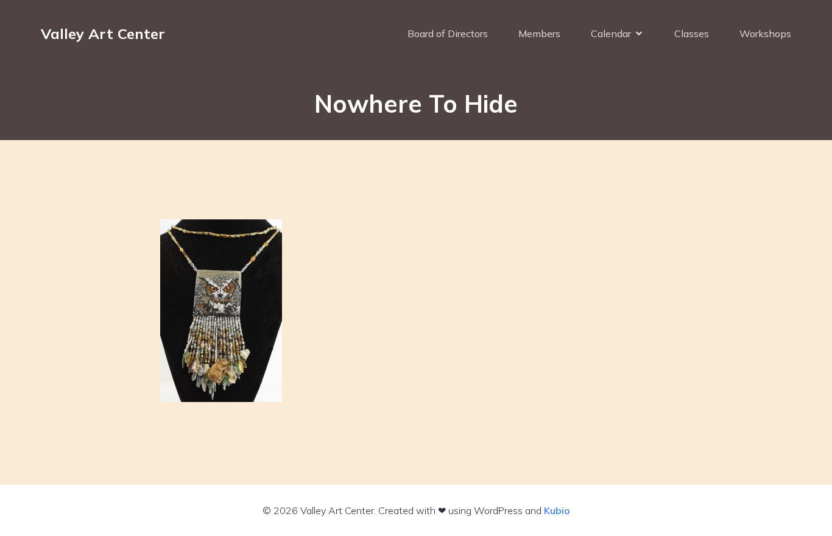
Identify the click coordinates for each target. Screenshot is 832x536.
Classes (691, 33)
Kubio (557, 510)
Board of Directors (447, 33)
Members (539, 33)
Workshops (765, 33)
